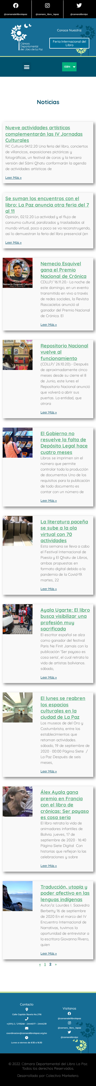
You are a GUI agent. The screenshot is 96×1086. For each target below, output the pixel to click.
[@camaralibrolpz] (79, 5)
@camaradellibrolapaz (15, 14)
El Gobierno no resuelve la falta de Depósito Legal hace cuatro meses (64, 442)
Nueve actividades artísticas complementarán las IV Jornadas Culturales (44, 133)
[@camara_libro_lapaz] (47, 5)
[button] (26, 66)
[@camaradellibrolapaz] (15, 5)
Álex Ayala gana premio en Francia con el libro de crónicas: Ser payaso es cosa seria (65, 804)
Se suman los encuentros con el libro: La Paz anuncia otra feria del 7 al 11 (47, 204)
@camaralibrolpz (79, 14)
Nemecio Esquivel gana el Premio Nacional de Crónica (63, 270)
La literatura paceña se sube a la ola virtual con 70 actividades (64, 531)
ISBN (67, 66)
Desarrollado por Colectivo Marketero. (48, 1075)
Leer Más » (13, 177)
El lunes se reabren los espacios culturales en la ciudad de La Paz (63, 707)
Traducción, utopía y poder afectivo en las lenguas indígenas (65, 893)
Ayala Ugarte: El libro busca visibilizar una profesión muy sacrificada (65, 619)
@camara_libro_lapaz (47, 14)
